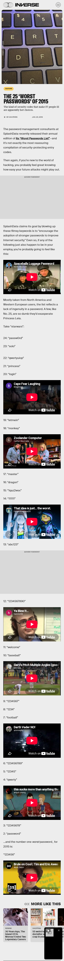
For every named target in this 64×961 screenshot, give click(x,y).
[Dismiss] (58, 930)
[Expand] (48, 930)
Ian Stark (13, 117)
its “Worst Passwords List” (33, 138)
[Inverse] (27, 5)
